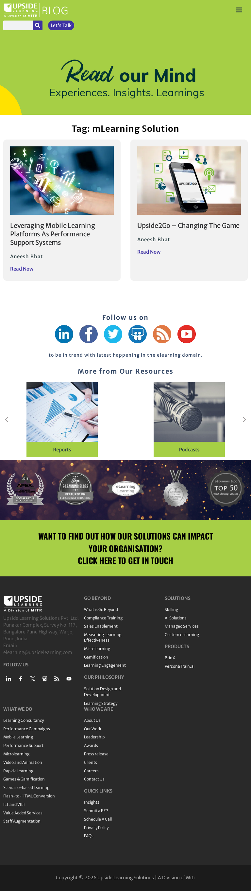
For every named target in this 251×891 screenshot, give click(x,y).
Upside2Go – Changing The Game (188, 225)
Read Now (21, 269)
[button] (6, 419)
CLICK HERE (97, 560)
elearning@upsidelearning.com (37, 652)
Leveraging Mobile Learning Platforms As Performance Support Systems (52, 233)
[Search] (37, 25)
